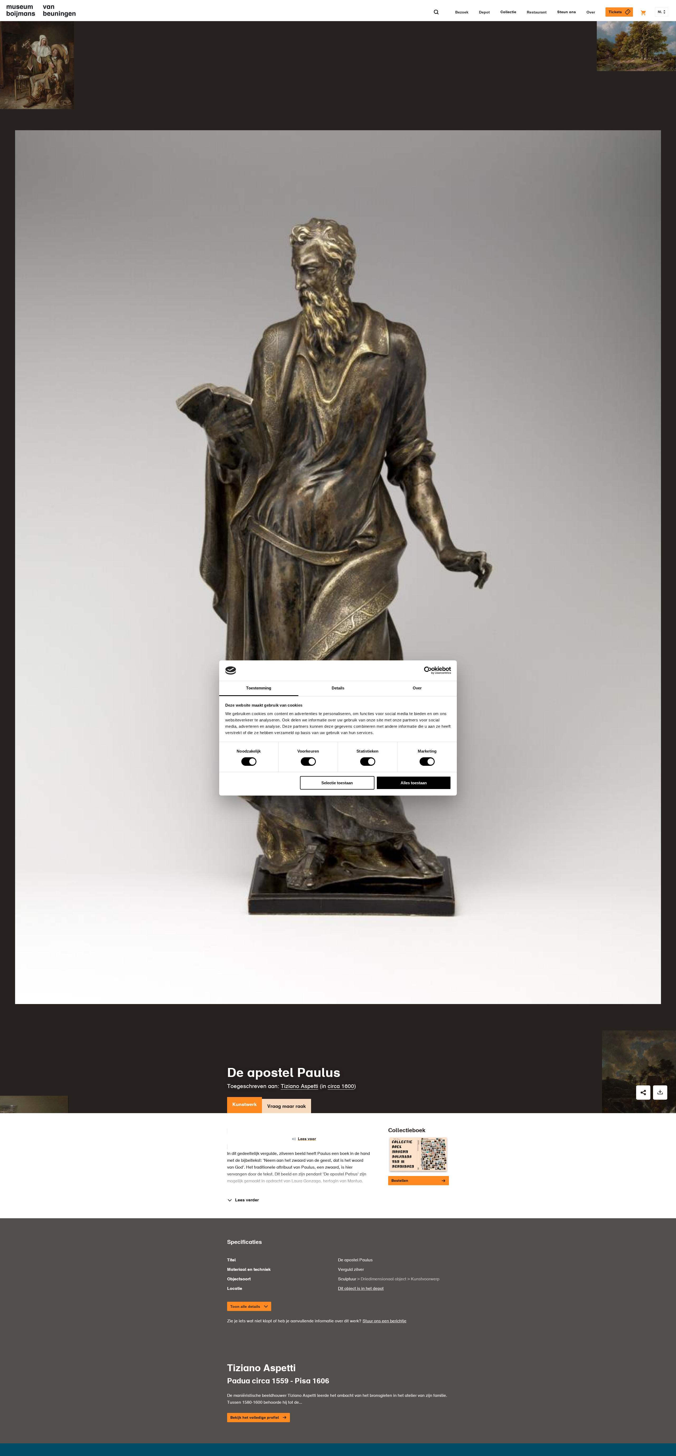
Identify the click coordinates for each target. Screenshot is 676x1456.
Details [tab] (338, 688)
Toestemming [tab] (258, 688)
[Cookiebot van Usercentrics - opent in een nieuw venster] (428, 670)
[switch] (308, 761)
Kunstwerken (201, 34)
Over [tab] (417, 688)
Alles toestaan (414, 783)
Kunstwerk (244, 1104)
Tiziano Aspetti (299, 1086)
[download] (660, 1092)
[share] (643, 1092)
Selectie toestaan (337, 783)
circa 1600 (341, 1086)
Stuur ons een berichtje (384, 1321)
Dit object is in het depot (361, 1289)
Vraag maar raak (286, 1106)
